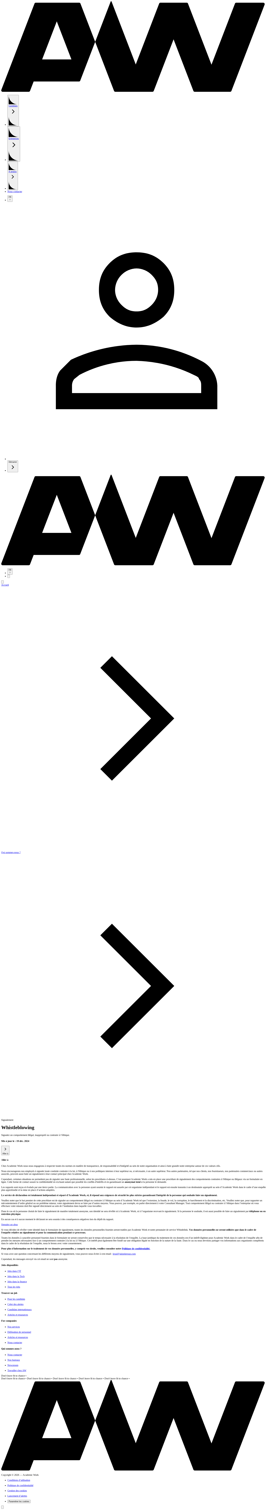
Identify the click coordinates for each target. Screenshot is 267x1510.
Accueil (5, 585)
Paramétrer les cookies (19, 1501)
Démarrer (13, 462)
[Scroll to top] (2, 1507)
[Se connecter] (136, 459)
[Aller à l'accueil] (133, 91)
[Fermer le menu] (2, 582)
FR (10, 197)
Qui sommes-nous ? (11, 852)
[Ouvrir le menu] (8, 576)
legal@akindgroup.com (124, 1254)
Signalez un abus (9, 1224)
